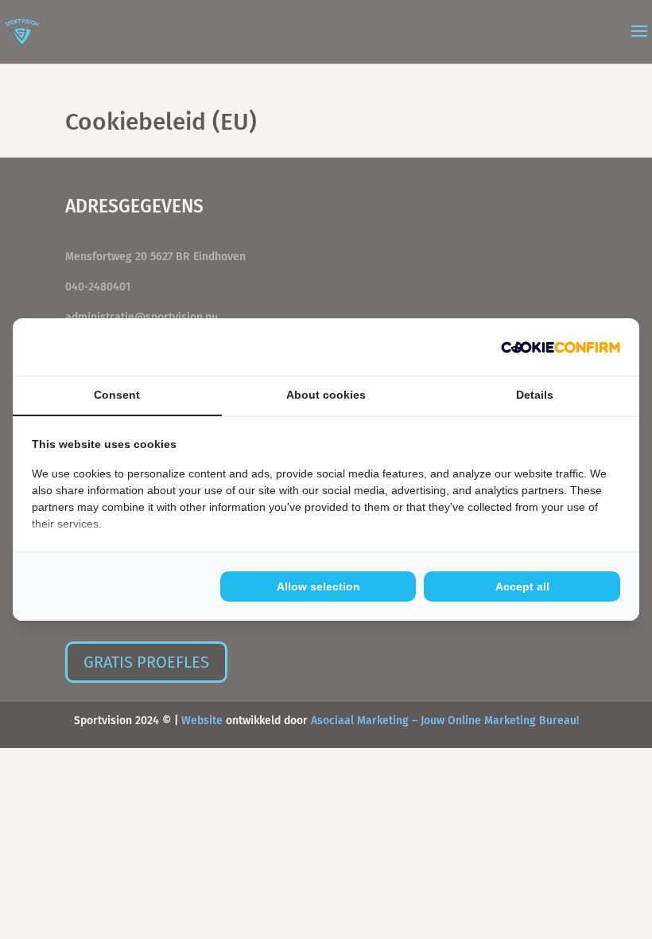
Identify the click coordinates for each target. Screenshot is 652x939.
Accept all (522, 586)
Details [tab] (534, 394)
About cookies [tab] (326, 394)
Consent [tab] (117, 394)
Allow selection (318, 586)
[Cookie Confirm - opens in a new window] (560, 347)
